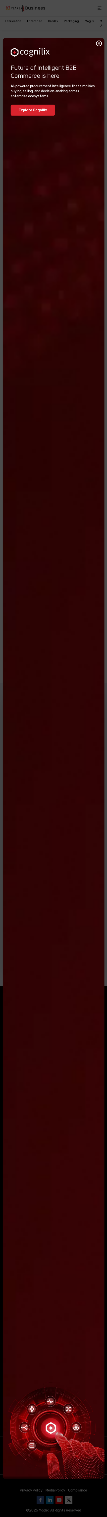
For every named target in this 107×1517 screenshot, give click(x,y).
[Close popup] (98, 43)
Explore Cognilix (33, 110)
